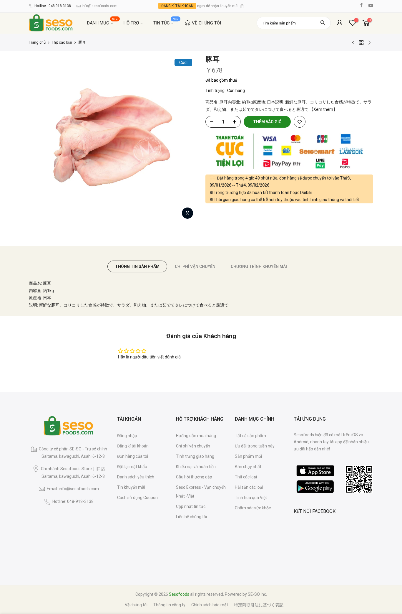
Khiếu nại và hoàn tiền (196, 466)
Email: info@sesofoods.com (73, 488)
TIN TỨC (166, 22)
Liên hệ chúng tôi (191, 516)
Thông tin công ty (169, 605)
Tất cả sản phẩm (250, 435)
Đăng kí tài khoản (133, 446)
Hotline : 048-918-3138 (52, 6)
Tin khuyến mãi (131, 487)
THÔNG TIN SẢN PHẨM (137, 266)
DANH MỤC (102, 22)
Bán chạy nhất (248, 466)
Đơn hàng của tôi (132, 456)
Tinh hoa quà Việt (251, 497)
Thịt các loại (62, 42)
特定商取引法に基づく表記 (258, 605)
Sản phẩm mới (248, 456)
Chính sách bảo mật (209, 605)
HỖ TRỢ (131, 23)
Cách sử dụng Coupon (137, 497)
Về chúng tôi (136, 605)
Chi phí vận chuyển (193, 446)
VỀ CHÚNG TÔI (206, 23)
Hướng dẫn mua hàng (196, 435)
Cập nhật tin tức (190, 506)
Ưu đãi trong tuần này (255, 446)
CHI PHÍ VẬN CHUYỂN (195, 266)
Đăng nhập (127, 435)
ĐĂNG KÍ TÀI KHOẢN (177, 6)
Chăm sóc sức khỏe (253, 508)
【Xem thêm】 (322, 109)
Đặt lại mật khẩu (132, 466)
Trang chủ (37, 42)
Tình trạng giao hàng (195, 456)
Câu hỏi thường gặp (194, 477)
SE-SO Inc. (257, 594)
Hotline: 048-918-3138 (73, 501)
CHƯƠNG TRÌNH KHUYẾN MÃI (259, 266)
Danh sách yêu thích (135, 477)
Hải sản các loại (249, 487)
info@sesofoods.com (99, 6)
